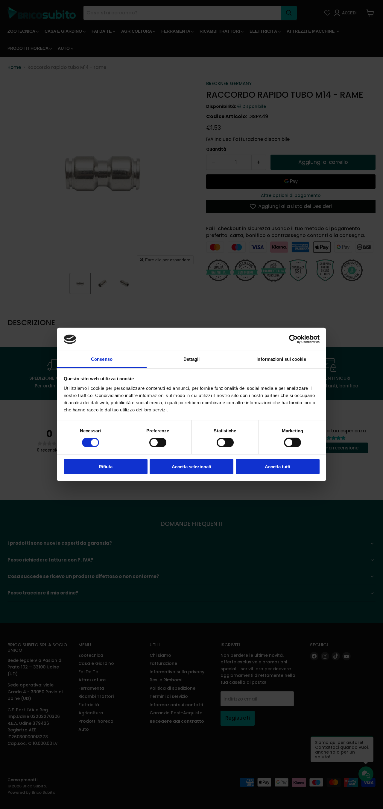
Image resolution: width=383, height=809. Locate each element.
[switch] (157, 442)
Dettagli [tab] (191, 359)
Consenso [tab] (102, 359)
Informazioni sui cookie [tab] (281, 359)
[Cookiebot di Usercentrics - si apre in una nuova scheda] (293, 339)
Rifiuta (106, 466)
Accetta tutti (277, 466)
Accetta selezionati (191, 466)
